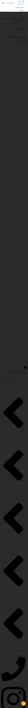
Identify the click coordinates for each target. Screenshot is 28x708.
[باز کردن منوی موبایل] (26, 2)
